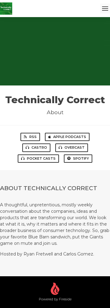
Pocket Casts (41, 158)
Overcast (74, 147)
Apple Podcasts (69, 137)
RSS (33, 137)
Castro (39, 147)
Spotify (81, 158)
